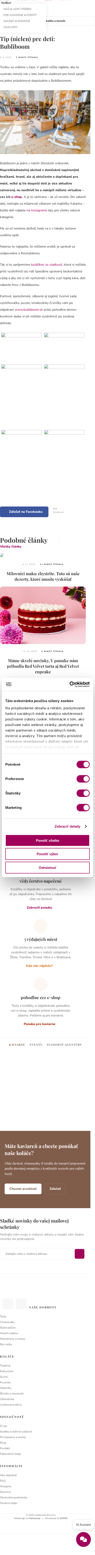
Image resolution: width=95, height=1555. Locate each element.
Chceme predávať (23, 1189)
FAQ (3, 1481)
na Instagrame (37, 210)
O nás (3, 1426)
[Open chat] (83, 1539)
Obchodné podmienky (13, 1497)
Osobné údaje (8, 1503)
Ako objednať (8, 1475)
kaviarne (17, 1044)
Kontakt (5, 1448)
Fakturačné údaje (10, 1454)
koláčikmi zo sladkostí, (47, 264)
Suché (4, 1377)
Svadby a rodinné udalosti (16, 1431)
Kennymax (35, 1518)
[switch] (83, 778)
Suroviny (5, 1492)
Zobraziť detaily (67, 826)
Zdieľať (55, 1189)
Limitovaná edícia (10, 1405)
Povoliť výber (47, 854)
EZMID (63, 1518)
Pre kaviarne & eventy (20, 15)
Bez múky (6, 1344)
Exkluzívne (6, 1371)
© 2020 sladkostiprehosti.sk (41, 1515)
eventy (36, 1044)
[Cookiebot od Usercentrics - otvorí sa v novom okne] (69, 684)
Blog (3, 1443)
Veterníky (5, 1388)
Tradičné (5, 1366)
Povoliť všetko (47, 840)
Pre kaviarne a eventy (13, 1437)
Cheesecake (7, 1322)
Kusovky (5, 1382)
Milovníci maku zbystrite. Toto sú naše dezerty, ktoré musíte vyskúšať (43, 576)
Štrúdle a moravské (12, 1393)
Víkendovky (7, 1399)
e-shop (16, 197)
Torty (3, 1316)
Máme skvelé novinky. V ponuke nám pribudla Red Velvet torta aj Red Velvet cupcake (43, 666)
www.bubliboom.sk (29, 309)
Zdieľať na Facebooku (25, 512)
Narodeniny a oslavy (12, 1339)
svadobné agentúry (64, 1044)
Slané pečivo (8, 1327)
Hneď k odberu (9, 1333)
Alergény (5, 1486)
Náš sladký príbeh (17, 9)
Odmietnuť (47, 867)
